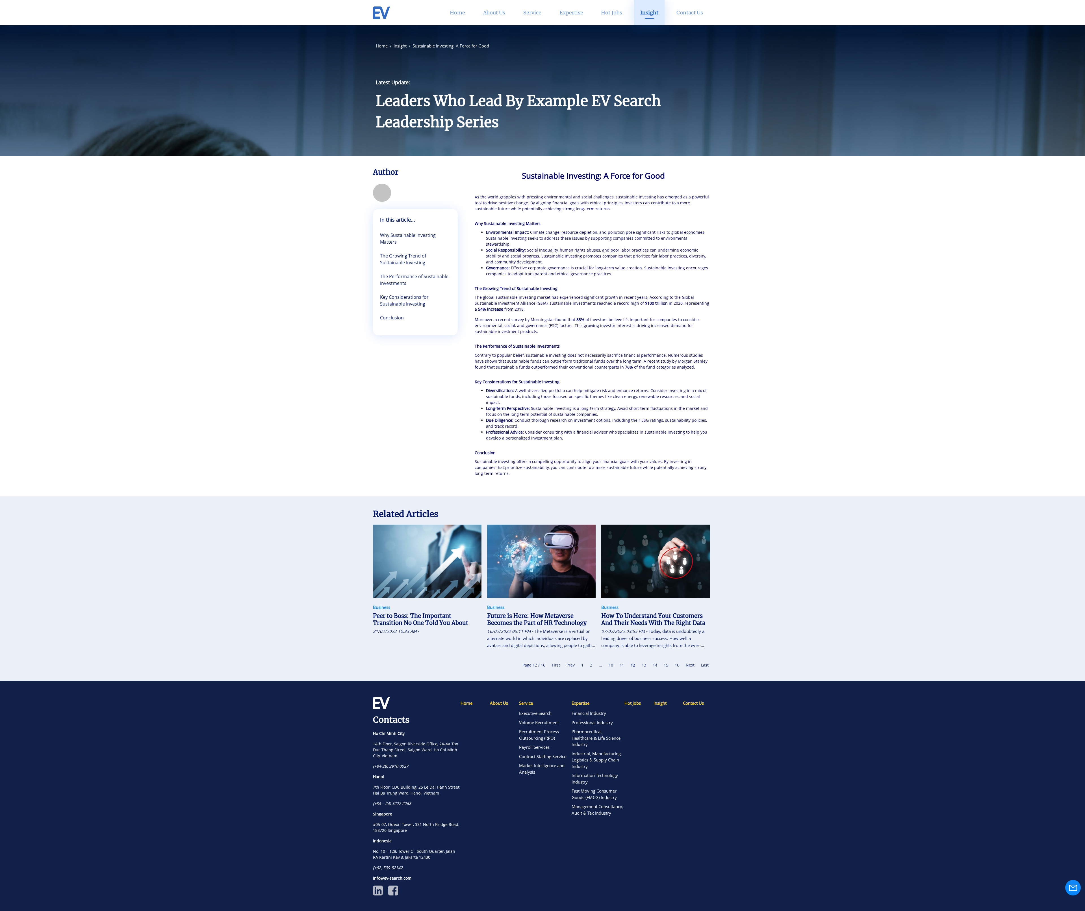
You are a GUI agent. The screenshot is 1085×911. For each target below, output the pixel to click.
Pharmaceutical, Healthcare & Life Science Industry (596, 738)
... (600, 665)
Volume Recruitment (539, 722)
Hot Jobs (632, 703)
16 (677, 665)
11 (622, 665)
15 (666, 665)
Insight (660, 703)
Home (466, 703)
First (556, 665)
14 (655, 665)
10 (611, 665)
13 (644, 665)
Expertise (580, 703)
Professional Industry (592, 722)
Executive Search (535, 713)
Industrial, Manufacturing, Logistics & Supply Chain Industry (597, 760)
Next (690, 665)
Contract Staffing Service (542, 756)
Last (705, 665)
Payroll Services (534, 747)
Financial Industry (589, 713)
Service (526, 703)
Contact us (689, 12)
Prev (571, 665)
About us (499, 703)
